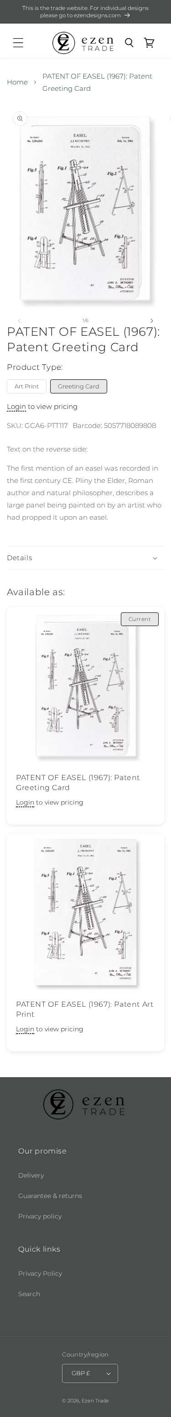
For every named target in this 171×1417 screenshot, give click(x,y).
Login (16, 406)
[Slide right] (152, 321)
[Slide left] (19, 321)
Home (17, 82)
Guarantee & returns (50, 1196)
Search (29, 1294)
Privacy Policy (40, 1273)
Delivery (31, 1175)
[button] (18, 42)
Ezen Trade (95, 1400)
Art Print (27, 386)
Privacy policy (40, 1216)
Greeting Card (78, 386)
